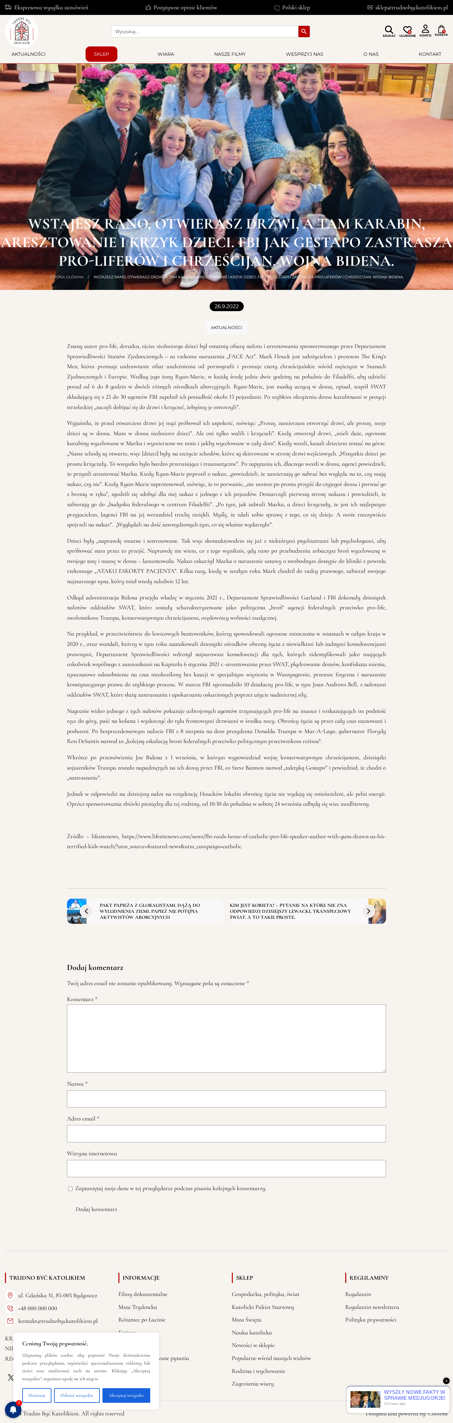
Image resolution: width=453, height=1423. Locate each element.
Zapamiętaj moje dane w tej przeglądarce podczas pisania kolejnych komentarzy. (171, 1188)
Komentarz (82, 999)
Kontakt (430, 54)
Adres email (83, 1118)
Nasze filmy (230, 54)
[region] (86, 1371)
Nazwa (77, 1083)
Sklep (101, 54)
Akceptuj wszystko (126, 1395)
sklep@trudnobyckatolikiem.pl (411, 7)
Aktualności (28, 54)
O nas (371, 54)
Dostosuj (37, 1395)
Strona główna (66, 277)
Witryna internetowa (92, 1153)
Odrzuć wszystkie (77, 1395)
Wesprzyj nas (304, 54)
